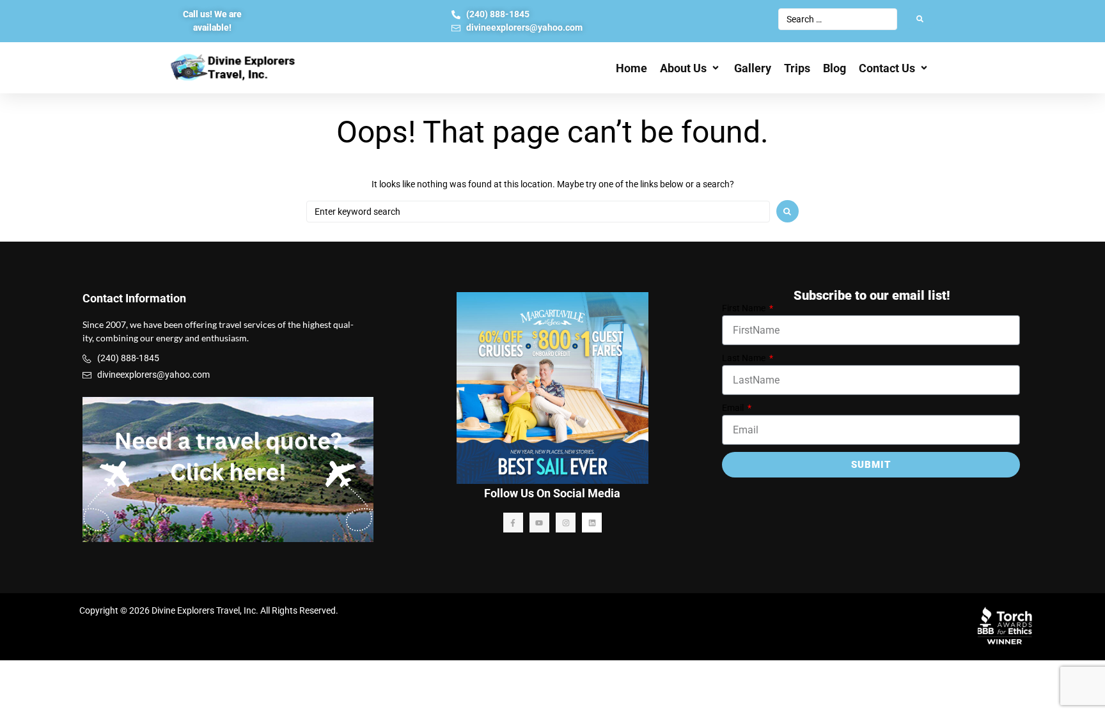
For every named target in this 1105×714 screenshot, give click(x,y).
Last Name (744, 358)
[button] (691, 68)
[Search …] (837, 19)
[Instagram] (566, 522)
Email (734, 408)
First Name (744, 308)
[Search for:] (538, 211)
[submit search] (920, 19)
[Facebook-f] (513, 522)
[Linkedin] (592, 522)
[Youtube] (539, 522)
